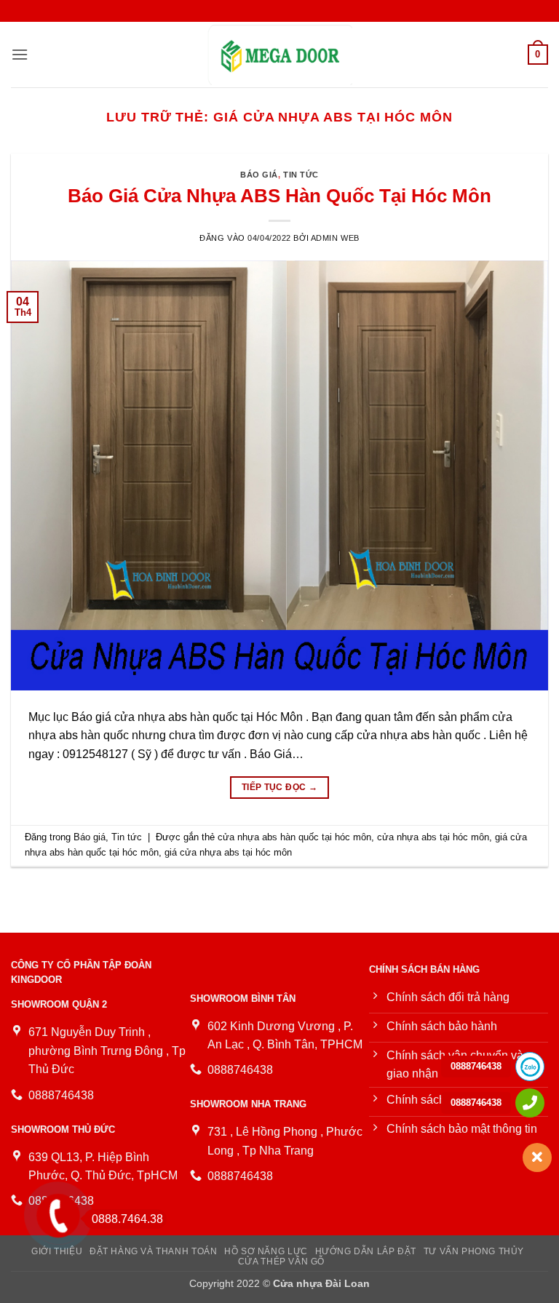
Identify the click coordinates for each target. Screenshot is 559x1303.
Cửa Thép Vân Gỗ (281, 1261)
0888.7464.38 (127, 1219)
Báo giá (259, 174)
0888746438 (476, 1066)
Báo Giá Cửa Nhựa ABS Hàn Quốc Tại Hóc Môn (279, 196)
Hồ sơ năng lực (266, 1251)
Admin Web (335, 238)
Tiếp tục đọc (279, 787)
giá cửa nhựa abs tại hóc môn (228, 852)
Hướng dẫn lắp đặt (365, 1251)
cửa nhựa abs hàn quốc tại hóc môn (294, 837)
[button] (19, 54)
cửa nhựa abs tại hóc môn (433, 837)
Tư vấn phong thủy (474, 1251)
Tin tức (301, 174)
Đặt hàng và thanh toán (153, 1251)
